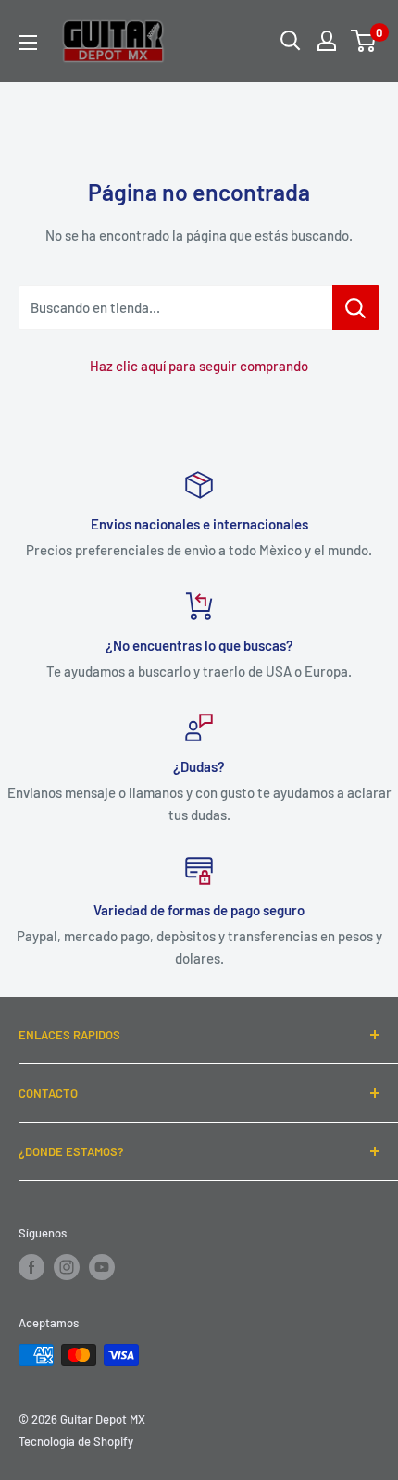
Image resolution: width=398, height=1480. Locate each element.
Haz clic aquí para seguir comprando (199, 365)
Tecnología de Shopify (76, 1441)
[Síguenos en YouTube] (102, 1267)
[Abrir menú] (28, 42)
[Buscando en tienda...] (355, 307)
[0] (364, 41)
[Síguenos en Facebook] (31, 1267)
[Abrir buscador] (290, 41)
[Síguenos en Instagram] (67, 1267)
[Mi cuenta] (326, 41)
